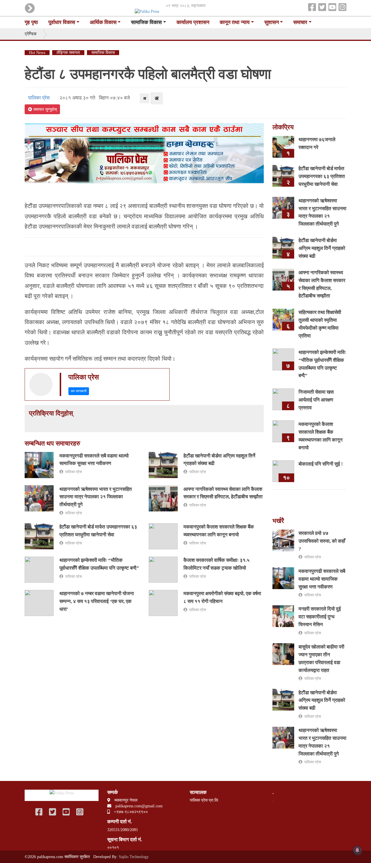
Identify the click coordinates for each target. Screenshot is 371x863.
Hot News (37, 52)
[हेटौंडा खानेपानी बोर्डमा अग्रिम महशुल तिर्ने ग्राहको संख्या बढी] (163, 465)
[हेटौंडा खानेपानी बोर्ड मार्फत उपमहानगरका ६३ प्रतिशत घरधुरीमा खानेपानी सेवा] (39, 536)
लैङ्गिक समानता (68, 52)
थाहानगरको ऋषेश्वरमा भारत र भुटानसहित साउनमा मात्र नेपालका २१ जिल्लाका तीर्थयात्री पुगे (95, 496)
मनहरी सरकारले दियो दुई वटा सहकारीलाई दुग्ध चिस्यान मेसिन (320, 616)
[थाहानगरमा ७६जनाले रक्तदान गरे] (283, 146)
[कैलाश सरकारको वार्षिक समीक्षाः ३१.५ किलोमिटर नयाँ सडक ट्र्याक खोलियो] (163, 569)
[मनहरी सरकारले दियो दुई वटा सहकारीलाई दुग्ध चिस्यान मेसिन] (283, 616)
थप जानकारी (79, 391)
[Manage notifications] (357, 850)
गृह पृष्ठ (31, 22)
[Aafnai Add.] (144, 153)
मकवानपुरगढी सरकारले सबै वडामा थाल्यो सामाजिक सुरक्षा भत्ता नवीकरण (322, 578)
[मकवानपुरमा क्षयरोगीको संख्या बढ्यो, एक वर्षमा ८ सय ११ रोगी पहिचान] (163, 602)
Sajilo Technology (134, 857)
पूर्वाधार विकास (61, 22)
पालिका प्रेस (38, 98)
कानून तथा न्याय (235, 22)
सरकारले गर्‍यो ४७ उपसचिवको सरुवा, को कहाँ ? (322, 541)
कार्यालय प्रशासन (193, 22)
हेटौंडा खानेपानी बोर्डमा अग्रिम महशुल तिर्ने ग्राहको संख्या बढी (322, 248)
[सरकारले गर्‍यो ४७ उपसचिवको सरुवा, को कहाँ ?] (283, 540)
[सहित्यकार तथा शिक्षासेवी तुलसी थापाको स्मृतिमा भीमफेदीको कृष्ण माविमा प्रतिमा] (283, 319)
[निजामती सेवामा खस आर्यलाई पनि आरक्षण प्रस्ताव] (283, 399)
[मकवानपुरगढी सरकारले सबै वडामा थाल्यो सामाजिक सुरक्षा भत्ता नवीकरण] (39, 465)
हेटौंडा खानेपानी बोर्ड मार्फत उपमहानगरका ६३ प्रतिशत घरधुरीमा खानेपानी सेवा (322, 176)
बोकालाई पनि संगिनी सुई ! (321, 464)
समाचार (300, 22)
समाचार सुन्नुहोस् (44, 109)
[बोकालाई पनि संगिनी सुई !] (283, 471)
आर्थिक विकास (103, 22)
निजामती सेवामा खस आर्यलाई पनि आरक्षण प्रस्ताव (316, 399)
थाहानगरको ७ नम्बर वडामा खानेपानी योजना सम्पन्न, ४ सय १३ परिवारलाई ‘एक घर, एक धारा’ (96, 601)
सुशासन (271, 22)
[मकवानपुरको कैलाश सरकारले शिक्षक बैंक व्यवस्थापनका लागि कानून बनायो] (163, 536)
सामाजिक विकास (146, 22)
